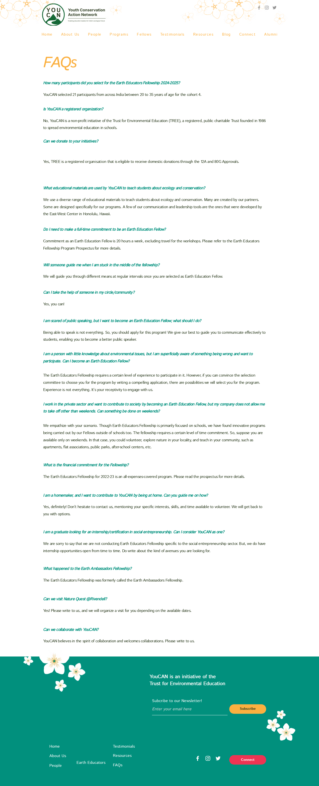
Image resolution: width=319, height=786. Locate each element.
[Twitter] (274, 7)
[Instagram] (208, 758)
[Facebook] (197, 758)
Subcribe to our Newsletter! (177, 701)
